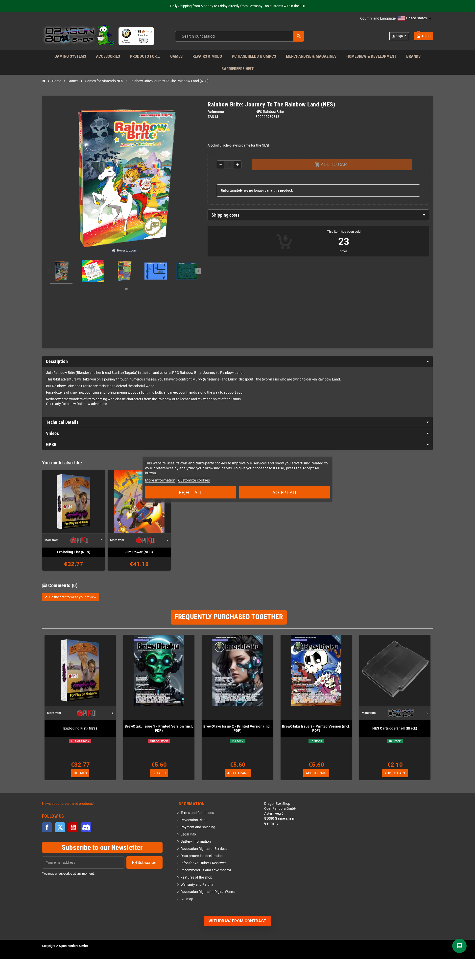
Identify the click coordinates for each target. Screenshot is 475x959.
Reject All (190, 492)
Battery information (196, 841)
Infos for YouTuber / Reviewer (203, 863)
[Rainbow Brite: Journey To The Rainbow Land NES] (61, 272)
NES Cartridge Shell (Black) (394, 728)
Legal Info (188, 834)
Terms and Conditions (197, 813)
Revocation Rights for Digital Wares (208, 892)
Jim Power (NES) (139, 552)
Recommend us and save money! (206, 870)
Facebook (47, 827)
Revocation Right (194, 820)
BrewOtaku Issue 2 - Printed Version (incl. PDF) (237, 728)
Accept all (284, 492)
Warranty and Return (197, 885)
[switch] (143, 40)
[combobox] (239, 36)
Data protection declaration (202, 856)
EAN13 (213, 117)
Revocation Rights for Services (204, 849)
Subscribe (146, 862)
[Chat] (459, 946)
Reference (216, 112)
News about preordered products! (68, 804)
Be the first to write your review (70, 597)
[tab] (318, 215)
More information (160, 480)
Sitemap (187, 899)
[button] (414, 18)
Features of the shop (196, 877)
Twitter (60, 827)
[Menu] (151, 30)
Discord (86, 827)
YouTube (73, 827)
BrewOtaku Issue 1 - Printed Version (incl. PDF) (159, 728)
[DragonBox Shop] (78, 36)
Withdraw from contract (237, 921)
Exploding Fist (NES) (74, 552)
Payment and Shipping (198, 827)
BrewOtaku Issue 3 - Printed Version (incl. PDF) (316, 728)
